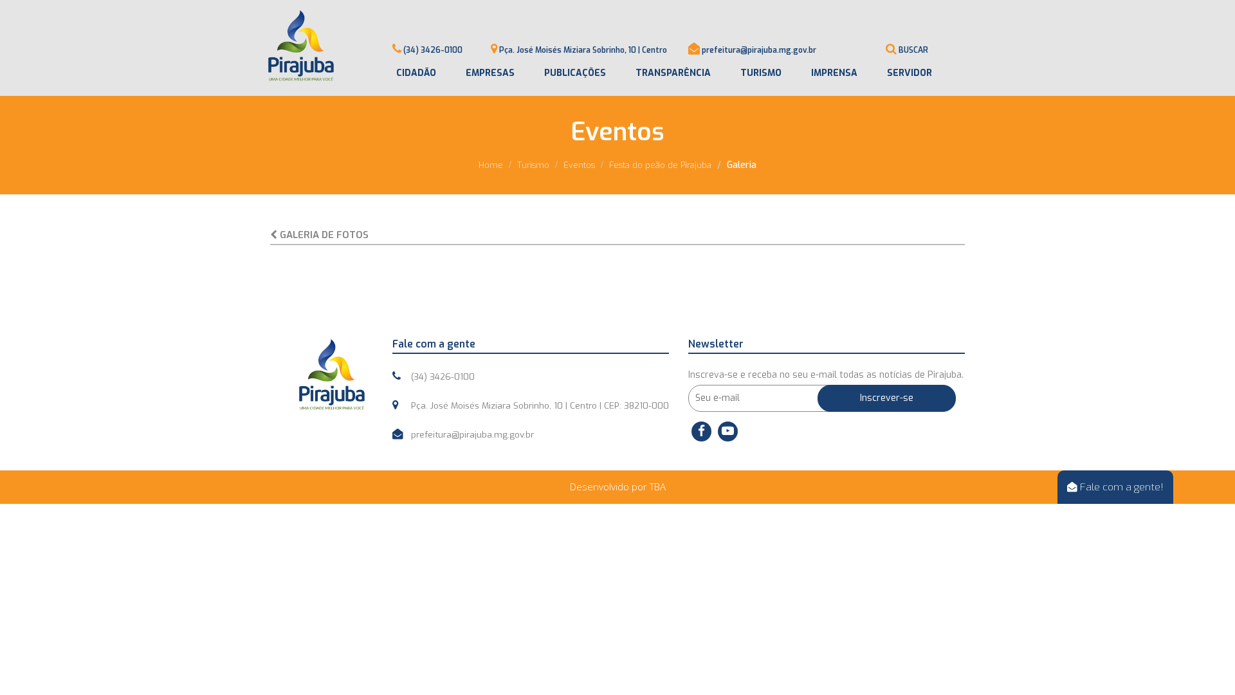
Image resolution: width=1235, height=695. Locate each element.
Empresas (490, 73)
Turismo (761, 73)
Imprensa (834, 73)
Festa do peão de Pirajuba (660, 165)
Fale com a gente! (1120, 487)
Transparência (673, 73)
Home (491, 165)
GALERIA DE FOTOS (323, 234)
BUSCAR (913, 50)
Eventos (579, 165)
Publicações (575, 73)
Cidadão (416, 73)
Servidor (909, 73)
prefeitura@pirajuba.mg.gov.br (759, 50)
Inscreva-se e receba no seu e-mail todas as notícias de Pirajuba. (826, 375)
